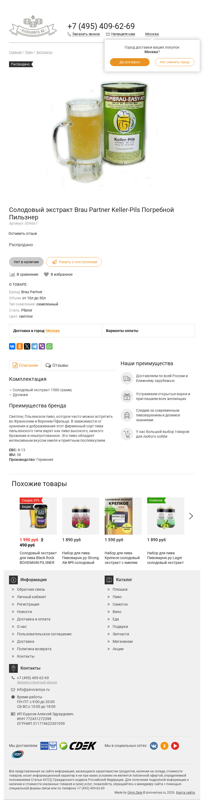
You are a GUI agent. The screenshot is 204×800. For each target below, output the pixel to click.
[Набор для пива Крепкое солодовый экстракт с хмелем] (123, 516)
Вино (117, 612)
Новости (24, 612)
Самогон (120, 604)
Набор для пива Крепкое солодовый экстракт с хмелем (122, 558)
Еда (116, 619)
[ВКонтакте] (12, 346)
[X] (27, 346)
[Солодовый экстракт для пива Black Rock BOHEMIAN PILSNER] (38, 516)
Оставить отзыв (22, 233)
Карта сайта (185, 792)
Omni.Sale (135, 792)
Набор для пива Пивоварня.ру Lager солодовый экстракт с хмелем (165, 560)
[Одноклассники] (19, 346)
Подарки (120, 626)
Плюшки (120, 589)
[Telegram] (34, 346)
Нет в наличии (26, 262)
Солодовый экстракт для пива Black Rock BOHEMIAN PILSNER (38, 558)
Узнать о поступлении (78, 262)
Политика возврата (34, 649)
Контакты (26, 656)
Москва (152, 34)
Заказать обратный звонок (37, 682)
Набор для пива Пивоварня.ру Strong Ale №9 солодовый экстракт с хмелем (80, 560)
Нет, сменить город (174, 62)
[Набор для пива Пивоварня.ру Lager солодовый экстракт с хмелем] (165, 516)
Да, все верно (130, 62)
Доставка (25, 641)
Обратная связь (31, 589)
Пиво (117, 597)
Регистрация (28, 604)
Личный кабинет (31, 597)
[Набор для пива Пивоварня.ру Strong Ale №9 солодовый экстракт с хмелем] (80, 516)
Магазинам (123, 641)
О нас (22, 626)
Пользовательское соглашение (44, 634)
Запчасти (121, 634)
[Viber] (42, 346)
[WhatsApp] (49, 346)
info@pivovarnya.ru (33, 689)
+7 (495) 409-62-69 (101, 26)
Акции (118, 649)
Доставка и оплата (33, 619)
